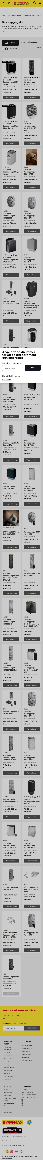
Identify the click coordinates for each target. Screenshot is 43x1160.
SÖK (33, 368)
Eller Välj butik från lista (11, 376)
